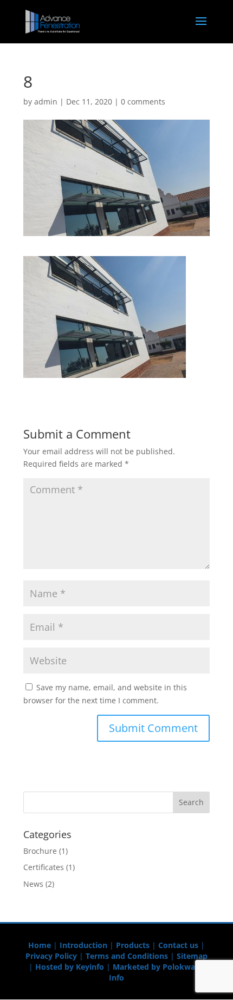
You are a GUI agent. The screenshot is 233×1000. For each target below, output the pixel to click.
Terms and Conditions (127, 956)
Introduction (83, 945)
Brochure (40, 851)
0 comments (143, 101)
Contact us (178, 945)
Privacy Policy (51, 956)
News (33, 884)
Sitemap (192, 956)
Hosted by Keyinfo (69, 967)
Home (39, 945)
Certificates (43, 867)
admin (45, 101)
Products (133, 945)
